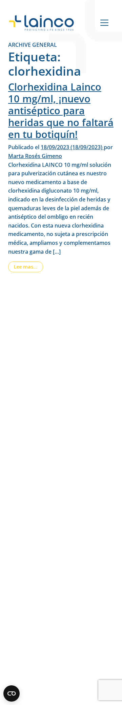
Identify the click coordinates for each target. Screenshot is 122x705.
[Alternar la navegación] (104, 23)
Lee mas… (28, 266)
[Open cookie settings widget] (11, 693)
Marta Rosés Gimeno (35, 156)
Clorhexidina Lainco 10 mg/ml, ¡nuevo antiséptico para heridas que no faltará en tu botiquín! (61, 110)
